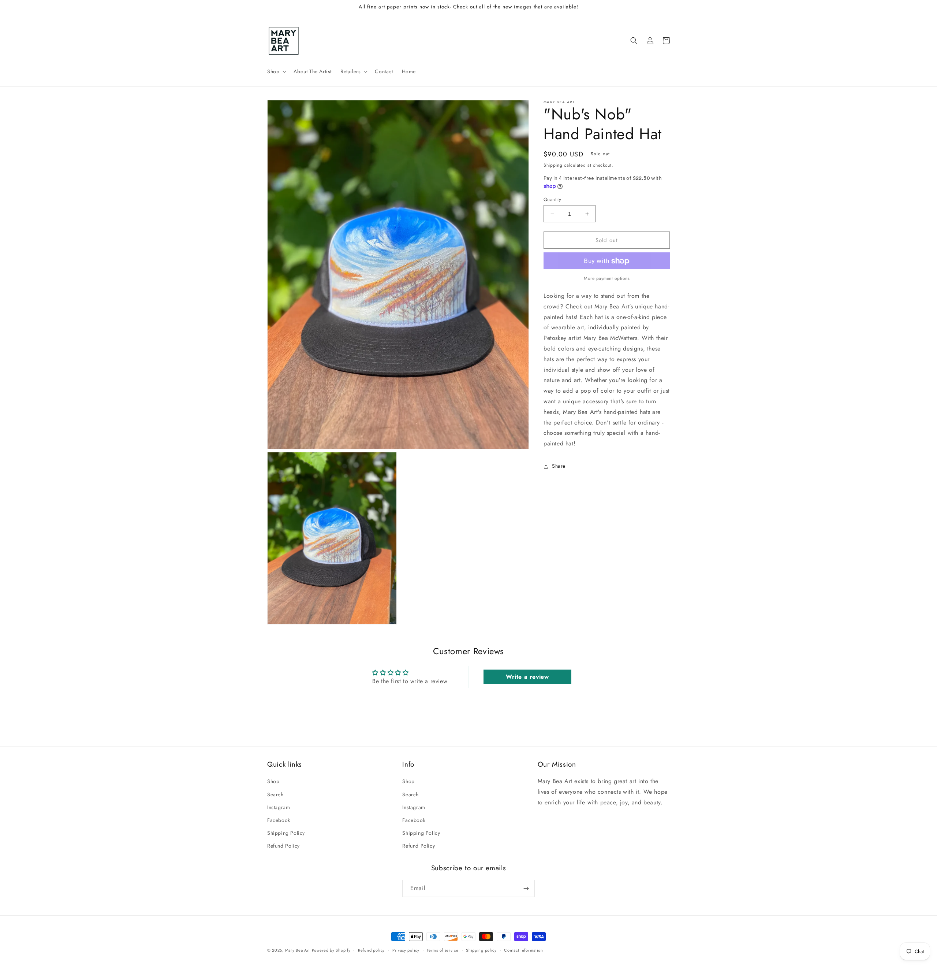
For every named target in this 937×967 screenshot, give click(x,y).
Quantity (552, 199)
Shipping (553, 165)
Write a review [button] (527, 677)
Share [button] (558, 466)
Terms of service (442, 950)
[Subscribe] (526, 888)
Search (275, 794)
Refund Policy (283, 845)
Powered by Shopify (331, 950)
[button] (276, 71)
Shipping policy (481, 950)
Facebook (278, 820)
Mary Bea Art (297, 950)
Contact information (523, 950)
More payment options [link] (607, 278)
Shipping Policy (286, 833)
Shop (273, 781)
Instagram (278, 807)
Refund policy (371, 950)
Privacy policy (405, 950)
